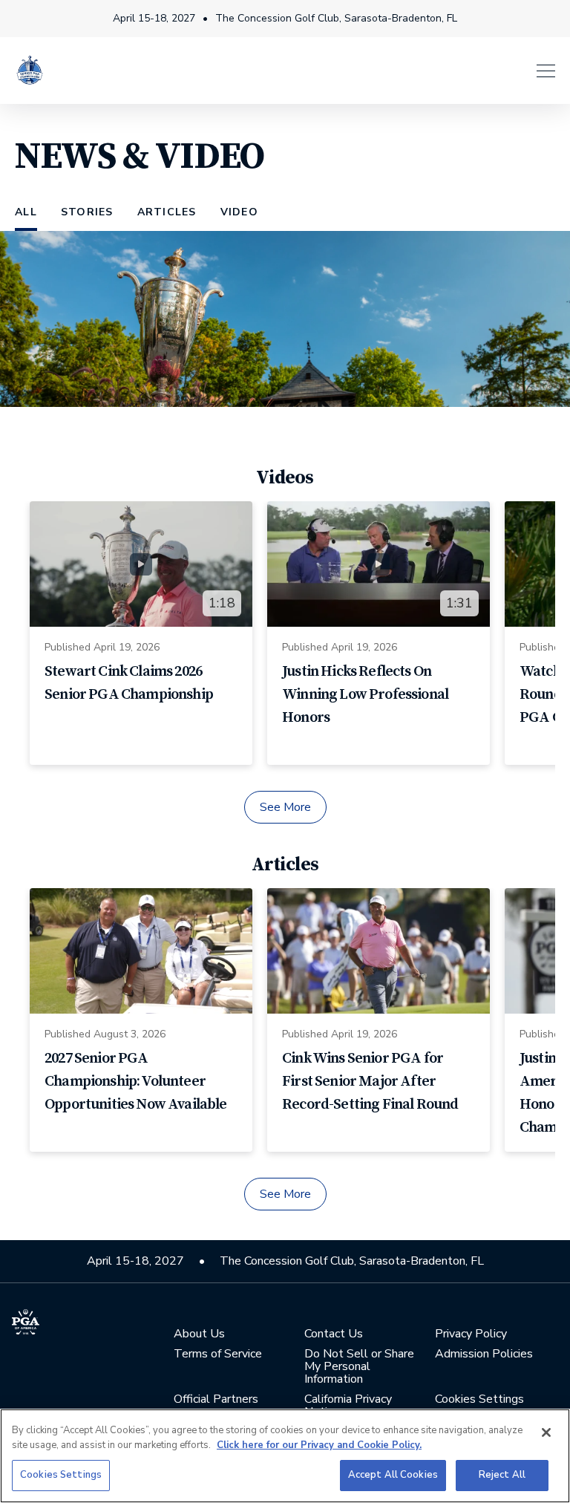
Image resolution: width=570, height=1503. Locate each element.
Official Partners (216, 1399)
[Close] (546, 1432)
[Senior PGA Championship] (30, 70)
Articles (167, 212)
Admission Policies (484, 1354)
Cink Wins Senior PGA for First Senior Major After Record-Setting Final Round (370, 1081)
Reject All (502, 1474)
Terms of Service (218, 1354)
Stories (87, 212)
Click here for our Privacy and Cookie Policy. (319, 1445)
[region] (285, 1456)
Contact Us (333, 1334)
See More (285, 807)
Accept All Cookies (393, 1474)
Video (239, 212)
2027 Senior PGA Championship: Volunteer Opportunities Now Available (136, 1081)
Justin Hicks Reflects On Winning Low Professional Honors (365, 694)
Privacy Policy (471, 1334)
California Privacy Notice (348, 1405)
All (26, 212)
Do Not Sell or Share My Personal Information (359, 1367)
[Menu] (307, 71)
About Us (199, 1334)
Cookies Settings (61, 1474)
